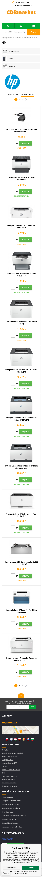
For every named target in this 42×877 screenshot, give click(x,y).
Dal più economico (27, 94)
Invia (32, 707)
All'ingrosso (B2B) (7, 760)
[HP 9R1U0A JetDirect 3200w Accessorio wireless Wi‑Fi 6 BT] (21, 116)
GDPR (3, 773)
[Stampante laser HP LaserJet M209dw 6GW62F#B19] (21, 261)
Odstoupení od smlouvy (9, 786)
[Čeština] (6, 739)
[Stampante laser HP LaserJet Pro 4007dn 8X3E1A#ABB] (21, 597)
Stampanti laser (28, 37)
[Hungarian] (15, 739)
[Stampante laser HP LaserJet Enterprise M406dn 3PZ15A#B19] (21, 645)
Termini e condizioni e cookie (11, 770)
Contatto (5, 750)
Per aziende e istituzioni (9, 776)
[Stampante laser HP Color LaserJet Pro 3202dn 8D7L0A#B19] (21, 405)
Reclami (4, 766)
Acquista (25, 143)
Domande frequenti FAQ (9, 763)
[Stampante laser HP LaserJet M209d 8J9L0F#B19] (21, 164)
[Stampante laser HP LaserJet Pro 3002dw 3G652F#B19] (21, 357)
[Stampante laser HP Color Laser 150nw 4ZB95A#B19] (21, 501)
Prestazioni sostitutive (9, 783)
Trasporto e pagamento (9, 757)
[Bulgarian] (32, 739)
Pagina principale (7, 37)
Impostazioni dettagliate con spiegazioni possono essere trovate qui (21, 872)
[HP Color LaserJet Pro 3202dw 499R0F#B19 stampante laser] (21, 453)
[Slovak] (28, 739)
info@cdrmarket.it (24, 5)
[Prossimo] (26, 100)
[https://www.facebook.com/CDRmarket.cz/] (7, 839)
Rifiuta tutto (11, 868)
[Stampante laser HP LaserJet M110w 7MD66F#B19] (21, 213)
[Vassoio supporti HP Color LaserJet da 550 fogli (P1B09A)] (21, 549)
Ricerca (33, 32)
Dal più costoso (12, 94)
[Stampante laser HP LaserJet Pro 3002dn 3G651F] (21, 309)
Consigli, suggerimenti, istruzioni (12, 753)
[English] (11, 739)
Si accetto (30, 868)
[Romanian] (23, 739)
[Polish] (19, 739)
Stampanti (18, 37)
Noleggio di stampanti (9, 780)
